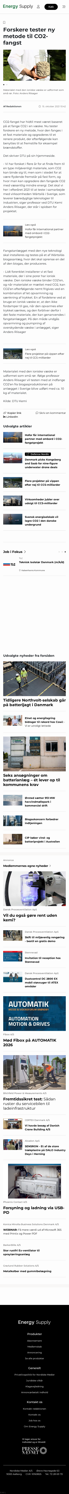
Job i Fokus (12, 552)
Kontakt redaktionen (34, 1408)
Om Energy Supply (34, 1426)
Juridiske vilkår (34, 1380)
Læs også (30, 224)
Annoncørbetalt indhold (34, 1392)
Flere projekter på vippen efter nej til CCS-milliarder (44, 355)
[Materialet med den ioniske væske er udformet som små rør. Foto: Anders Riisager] (34, 65)
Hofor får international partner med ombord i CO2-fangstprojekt (44, 233)
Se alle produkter (34, 1358)
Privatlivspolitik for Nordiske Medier (34, 1374)
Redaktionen (14, 106)
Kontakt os (34, 1414)
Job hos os (34, 1420)
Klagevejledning (35, 1386)
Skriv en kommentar (52, 412)
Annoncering (34, 1352)
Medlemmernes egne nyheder (25, 866)
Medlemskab (34, 1346)
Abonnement (34, 1340)
